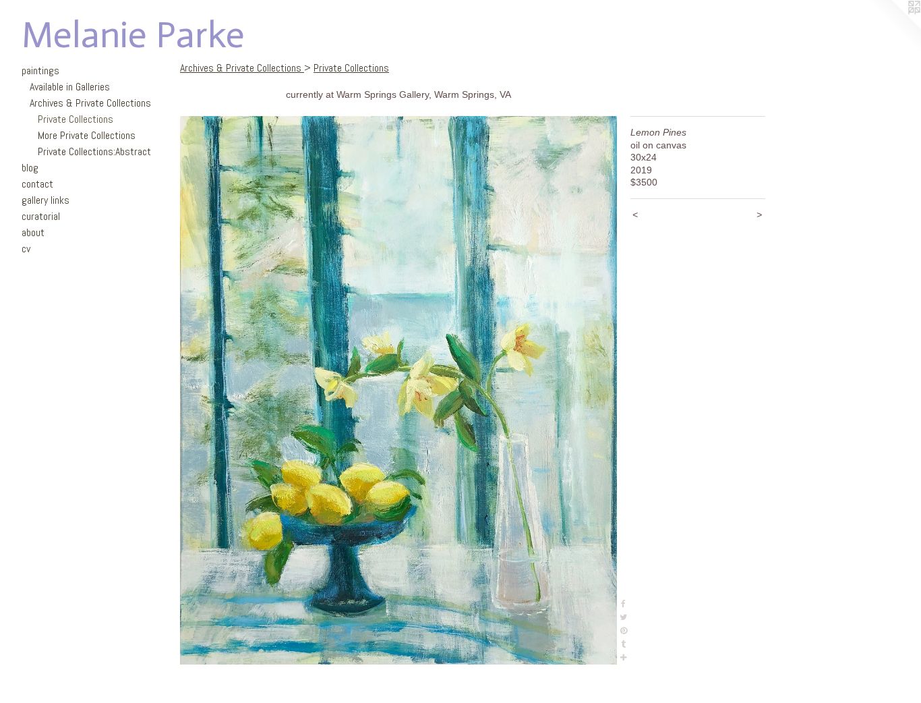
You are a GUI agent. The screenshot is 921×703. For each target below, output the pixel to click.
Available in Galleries (70, 87)
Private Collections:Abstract (94, 151)
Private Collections (75, 119)
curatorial (41, 216)
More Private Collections (87, 135)
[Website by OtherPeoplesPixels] (894, 27)
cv (26, 249)
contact (37, 184)
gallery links (45, 200)
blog (30, 168)
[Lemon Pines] (398, 390)
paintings (40, 70)
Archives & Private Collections (90, 103)
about (33, 232)
